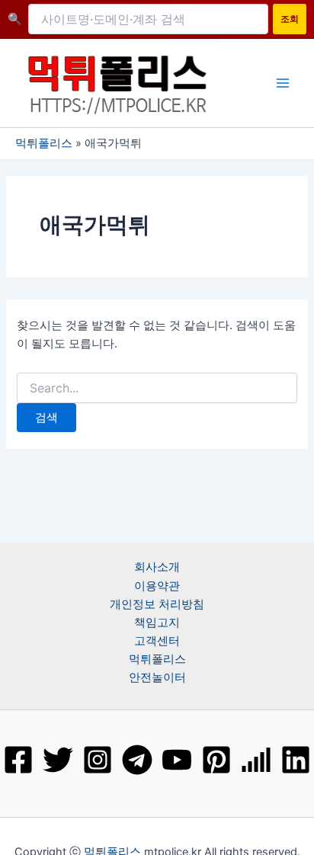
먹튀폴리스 (43, 143)
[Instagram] (97, 760)
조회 (289, 18)
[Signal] (256, 760)
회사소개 (157, 567)
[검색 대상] (156, 388)
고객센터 (157, 641)
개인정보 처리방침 (157, 604)
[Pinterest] (216, 760)
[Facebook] (18, 760)
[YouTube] (177, 760)
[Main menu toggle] (283, 83)
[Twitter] (58, 760)
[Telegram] (137, 760)
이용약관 (157, 586)
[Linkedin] (295, 760)
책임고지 (157, 622)
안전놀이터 (157, 677)
